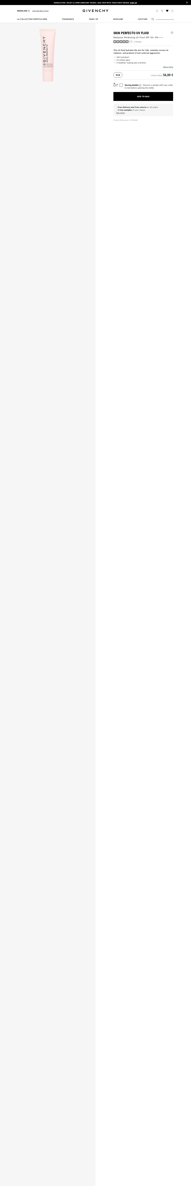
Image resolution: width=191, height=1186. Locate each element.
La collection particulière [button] (32, 19)
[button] (157, 11)
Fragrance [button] (68, 19)
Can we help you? (40, 11)
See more (120, 113)
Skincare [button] (118, 19)
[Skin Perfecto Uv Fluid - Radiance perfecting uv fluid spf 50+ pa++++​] (47, 55)
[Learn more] (140, 85)
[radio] (117, 75)
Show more (168, 67)
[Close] (187, 2)
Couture (142, 19)
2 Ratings (138, 42)
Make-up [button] (93, 19)
